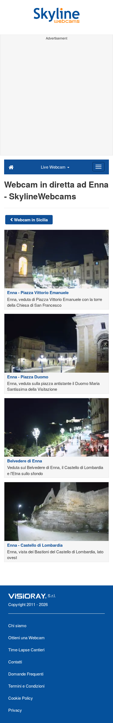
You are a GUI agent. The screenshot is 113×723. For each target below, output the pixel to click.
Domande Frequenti (25, 674)
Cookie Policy (20, 698)
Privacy (15, 710)
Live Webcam (54, 167)
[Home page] (11, 167)
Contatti (15, 662)
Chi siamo (17, 625)
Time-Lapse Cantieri (26, 649)
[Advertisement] (56, 98)
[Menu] (98, 166)
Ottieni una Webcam (26, 637)
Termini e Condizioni (26, 686)
